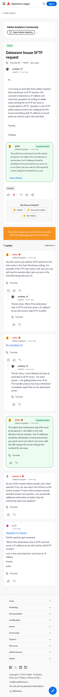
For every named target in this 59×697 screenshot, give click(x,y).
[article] (29, 273)
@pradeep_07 (16, 345)
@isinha (23, 532)
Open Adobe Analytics (23, 32)
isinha (17, 146)
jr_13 (14, 525)
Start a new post (26, 235)
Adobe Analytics (10, 13)
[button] (15, 62)
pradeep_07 (17, 69)
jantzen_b (16, 476)
